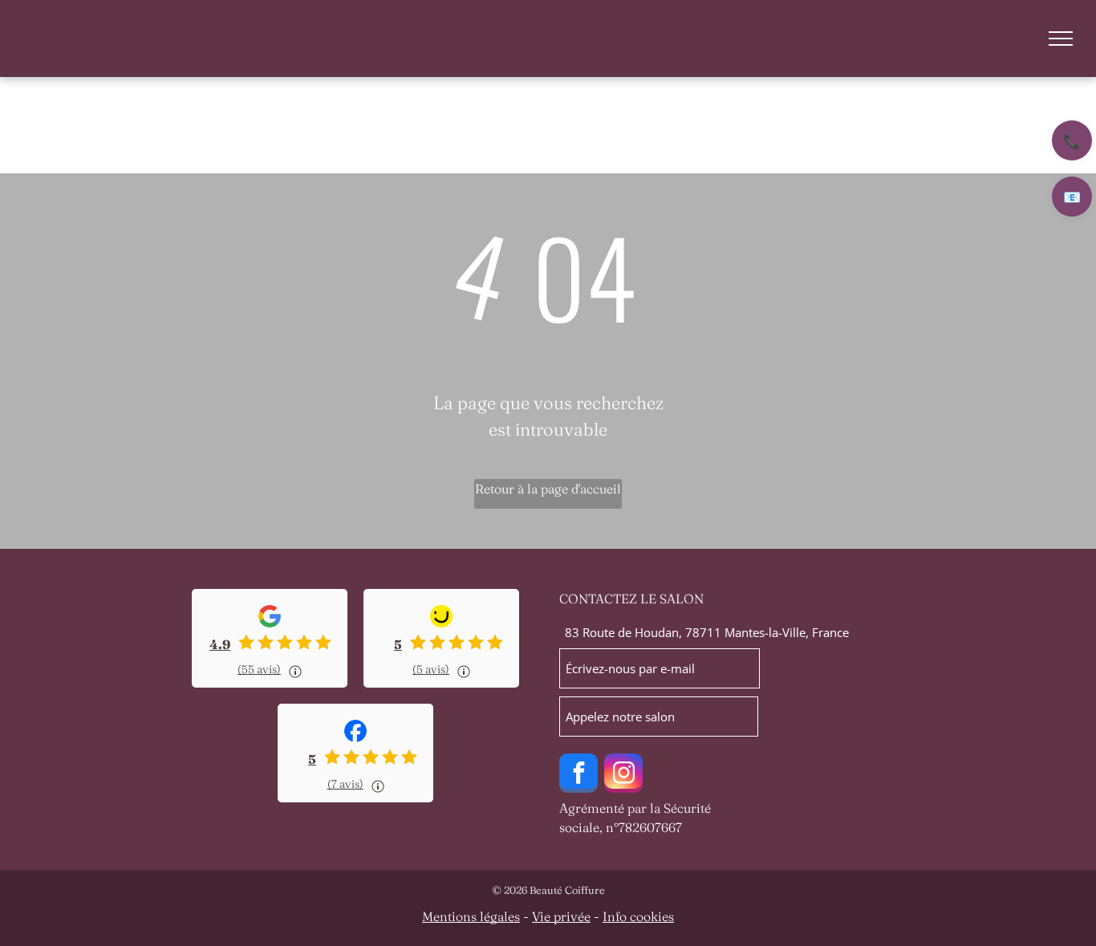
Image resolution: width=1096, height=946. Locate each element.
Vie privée (561, 916)
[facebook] (578, 775)
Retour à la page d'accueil (548, 489)
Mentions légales (471, 916)
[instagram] (623, 775)
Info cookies (638, 916)
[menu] (1061, 38)
